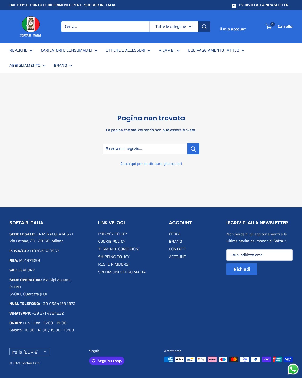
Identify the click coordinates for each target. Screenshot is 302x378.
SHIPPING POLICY (114, 257)
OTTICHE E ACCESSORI (125, 50)
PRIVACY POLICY (112, 234)
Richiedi (242, 269)
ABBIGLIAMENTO (24, 65)
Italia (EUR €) (25, 352)
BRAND (60, 65)
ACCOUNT (177, 257)
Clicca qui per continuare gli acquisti (151, 164)
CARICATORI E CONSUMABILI (66, 50)
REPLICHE (18, 50)
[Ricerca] (204, 26)
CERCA (175, 234)
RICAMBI (167, 50)
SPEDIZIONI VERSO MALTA (122, 272)
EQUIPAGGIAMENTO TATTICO (213, 50)
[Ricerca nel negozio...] (193, 148)
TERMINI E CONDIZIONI (119, 249)
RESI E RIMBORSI (114, 264)
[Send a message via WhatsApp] (293, 369)
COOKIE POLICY (111, 241)
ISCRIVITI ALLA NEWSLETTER (263, 5)
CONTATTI (177, 249)
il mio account (233, 29)
